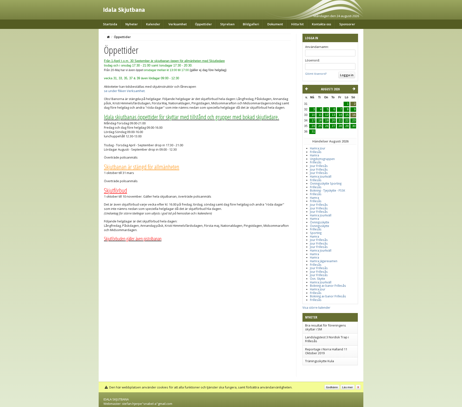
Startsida (110, 24)
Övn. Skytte (317, 278)
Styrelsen (227, 24)
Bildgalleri (251, 24)
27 (333, 126)
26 (326, 126)
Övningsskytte (319, 222)
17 (313, 120)
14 (340, 114)
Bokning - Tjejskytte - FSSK (327, 190)
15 (347, 114)
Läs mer (347, 387)
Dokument (275, 24)
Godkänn (332, 387)
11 (320, 114)
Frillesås (315, 152)
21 (340, 120)
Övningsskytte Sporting (325, 183)
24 (313, 126)
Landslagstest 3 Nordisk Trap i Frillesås (327, 339)
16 (354, 114)
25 (320, 126)
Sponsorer (347, 24)
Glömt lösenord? (316, 73)
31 (313, 131)
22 (347, 120)
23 (354, 120)
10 (313, 114)
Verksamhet (177, 24)
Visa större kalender (316, 307)
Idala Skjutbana (124, 9)
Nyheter (131, 24)
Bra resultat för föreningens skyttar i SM (325, 327)
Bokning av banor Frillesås (328, 285)
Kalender (153, 24)
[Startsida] (108, 37)
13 (333, 114)
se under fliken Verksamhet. (124, 91)
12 (326, 114)
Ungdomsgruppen (322, 159)
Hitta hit (297, 24)
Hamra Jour (317, 148)
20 (333, 120)
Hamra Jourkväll (320, 176)
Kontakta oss (321, 24)
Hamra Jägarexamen (323, 261)
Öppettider (203, 24)
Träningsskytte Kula (319, 361)
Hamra (314, 155)
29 (347, 126)
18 (320, 120)
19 (326, 120)
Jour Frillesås (319, 166)
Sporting (315, 233)
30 (354, 126)
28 (340, 126)
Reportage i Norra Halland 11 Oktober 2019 (326, 351)
